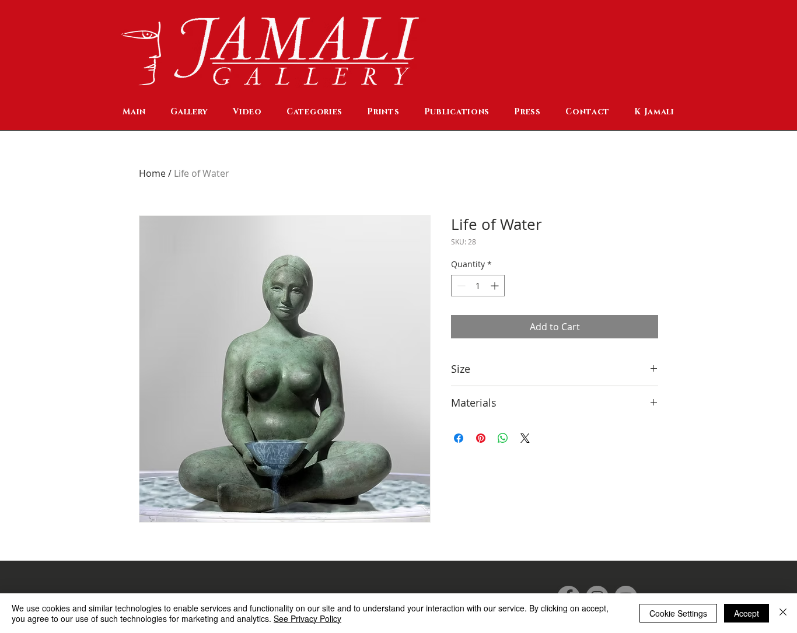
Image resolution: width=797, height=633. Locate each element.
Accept (746, 613)
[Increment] (495, 285)
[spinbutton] (477, 285)
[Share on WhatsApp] (503, 438)
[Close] (783, 613)
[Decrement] (460, 285)
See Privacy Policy (307, 618)
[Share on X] (525, 438)
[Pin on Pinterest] (481, 438)
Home (152, 173)
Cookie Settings (678, 613)
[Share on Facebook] (459, 438)
